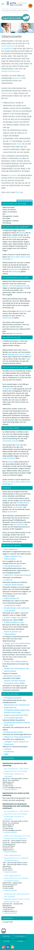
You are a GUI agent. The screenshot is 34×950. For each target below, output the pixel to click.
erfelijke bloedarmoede (10, 71)
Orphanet (8, 749)
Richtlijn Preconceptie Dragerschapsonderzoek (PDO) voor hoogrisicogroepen (16, 715)
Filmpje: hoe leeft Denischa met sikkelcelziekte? (16, 670)
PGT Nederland (19, 525)
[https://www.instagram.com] (3, 946)
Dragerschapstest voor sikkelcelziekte (13, 557)
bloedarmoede (7, 93)
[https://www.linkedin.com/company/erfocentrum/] (8, 946)
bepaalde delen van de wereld (19, 354)
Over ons (6, 936)
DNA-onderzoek (14, 272)
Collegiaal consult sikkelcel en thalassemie (16, 743)
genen (17, 78)
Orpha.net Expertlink (10, 789)
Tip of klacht (20, 936)
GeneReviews (9, 752)
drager (28, 359)
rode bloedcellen (8, 46)
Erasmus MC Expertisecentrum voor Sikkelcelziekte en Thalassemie (17, 837)
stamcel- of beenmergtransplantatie (16, 286)
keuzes (5, 498)
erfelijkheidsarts (23, 503)
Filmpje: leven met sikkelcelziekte (17, 643)
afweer (18, 144)
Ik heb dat (8, 580)
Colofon (6, 941)
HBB (19, 375)
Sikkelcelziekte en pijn (14, 622)
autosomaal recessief (10, 441)
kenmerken (12, 175)
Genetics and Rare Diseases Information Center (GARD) (14, 682)
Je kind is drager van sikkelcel (15, 618)
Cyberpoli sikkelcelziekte (13, 585)
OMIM (6, 754)
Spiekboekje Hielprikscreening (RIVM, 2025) (16, 724)
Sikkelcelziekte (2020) (14, 732)
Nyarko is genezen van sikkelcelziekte (13, 633)
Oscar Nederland (10, 549)
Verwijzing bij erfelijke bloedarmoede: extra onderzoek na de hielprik (16, 608)
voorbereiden (18, 507)
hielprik (22, 233)
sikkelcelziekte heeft (14, 237)
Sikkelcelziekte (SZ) (11, 598)
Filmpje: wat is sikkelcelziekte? (16, 662)
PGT (28, 516)
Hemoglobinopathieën (13, 566)
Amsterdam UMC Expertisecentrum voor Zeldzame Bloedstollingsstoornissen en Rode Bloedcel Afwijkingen (17, 898)
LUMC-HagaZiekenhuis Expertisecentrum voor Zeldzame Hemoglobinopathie (16, 858)
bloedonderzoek (15, 269)
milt (10, 141)
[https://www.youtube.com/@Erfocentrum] (12, 946)
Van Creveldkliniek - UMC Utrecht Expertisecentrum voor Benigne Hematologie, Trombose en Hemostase (16, 772)
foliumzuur (23, 311)
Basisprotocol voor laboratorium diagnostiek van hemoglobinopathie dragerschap (17, 707)
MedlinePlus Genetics (12, 676)
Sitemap (20, 941)
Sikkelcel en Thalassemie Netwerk (17, 575)
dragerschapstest (9, 458)
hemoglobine (6, 48)
